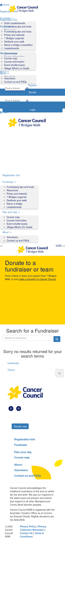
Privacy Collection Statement (33, 528)
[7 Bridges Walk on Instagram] (18, 408)
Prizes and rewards (14, 34)
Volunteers (9, 78)
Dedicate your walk (14, 41)
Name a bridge (14, 203)
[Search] (27, 88)
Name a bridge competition (18, 45)
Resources (12, 190)
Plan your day (9, 212)
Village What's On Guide (19, 227)
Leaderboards (11, 48)
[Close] (63, 246)
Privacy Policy (28, 526)
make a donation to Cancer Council (37, 279)
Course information (14, 61)
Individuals (13, 363)
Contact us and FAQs (15, 81)
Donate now (20, 426)
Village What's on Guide (16, 68)
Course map (10, 58)
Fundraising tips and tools (17, 31)
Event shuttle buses (14, 65)
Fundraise (7, 182)
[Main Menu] (1, 246)
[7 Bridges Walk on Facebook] (11, 408)
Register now (21, 420)
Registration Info (11, 175)
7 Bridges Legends (14, 38)
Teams (11, 369)
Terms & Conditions (32, 534)
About (5, 232)
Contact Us (26, 533)
